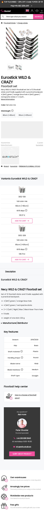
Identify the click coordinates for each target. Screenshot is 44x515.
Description (10, 271)
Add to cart (20, 221)
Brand (6, 166)
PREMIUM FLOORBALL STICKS (29, 166)
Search (38, 17)
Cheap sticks (22, 23)
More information (8, 99)
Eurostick (39, 145)
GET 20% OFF (23, 5)
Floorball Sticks (10, 23)
